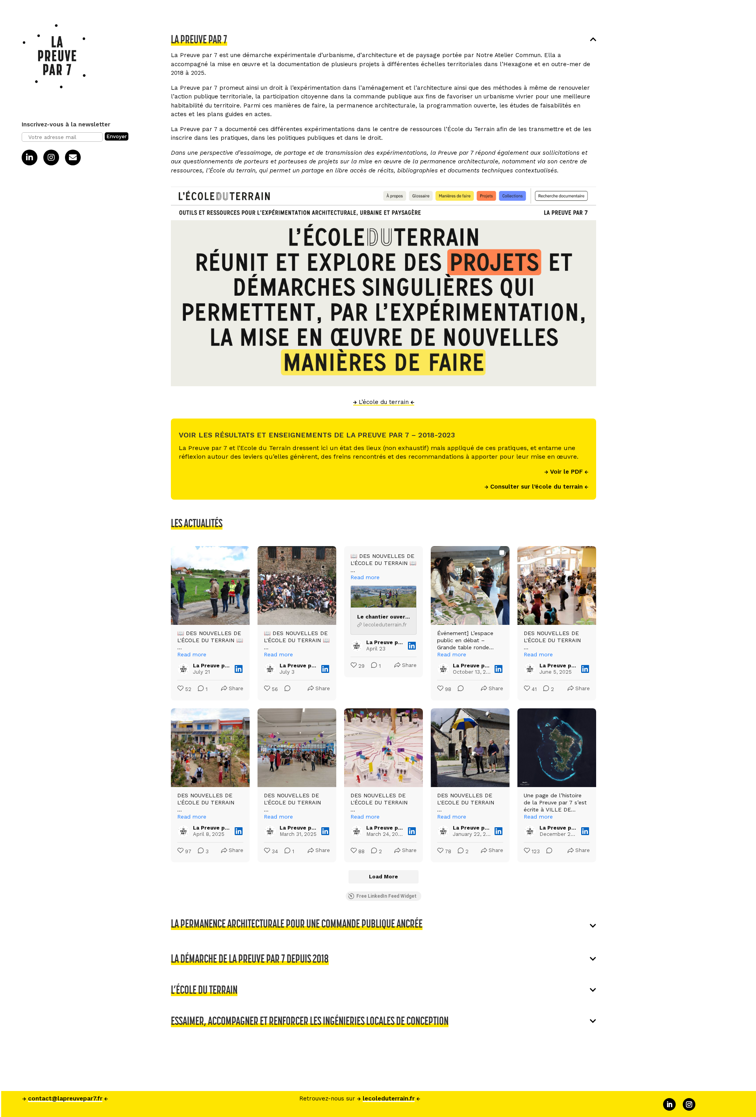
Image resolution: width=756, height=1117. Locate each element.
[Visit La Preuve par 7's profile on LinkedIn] (183, 669)
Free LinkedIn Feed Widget (386, 896)
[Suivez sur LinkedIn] (669, 1104)
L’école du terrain (384, 402)
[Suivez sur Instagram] (689, 1104)
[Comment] (285, 689)
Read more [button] (191, 654)
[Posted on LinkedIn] (238, 669)
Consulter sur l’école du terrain (536, 486)
